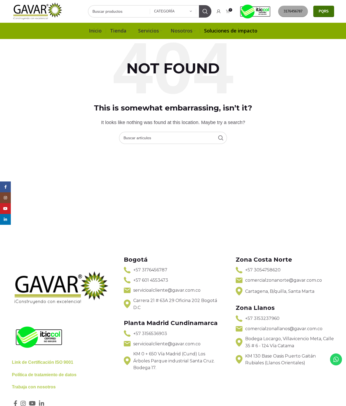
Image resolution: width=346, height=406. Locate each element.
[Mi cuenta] (218, 11)
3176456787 (293, 11)
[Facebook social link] (5, 186)
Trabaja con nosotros (34, 387)
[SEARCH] (205, 11)
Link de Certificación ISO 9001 (42, 362)
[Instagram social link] (5, 197)
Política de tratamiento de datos (44, 374)
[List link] (173, 270)
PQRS (324, 11)
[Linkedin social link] (5, 219)
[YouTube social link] (5, 208)
